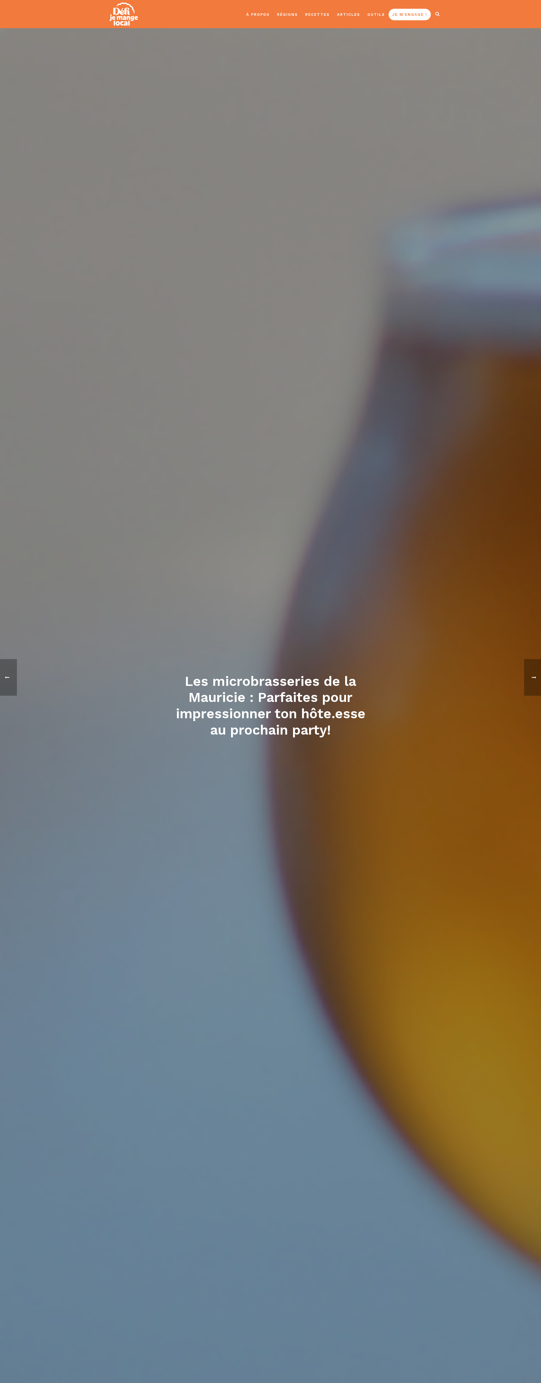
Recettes (317, 14)
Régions (287, 14)
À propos (258, 14)
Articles (348, 14)
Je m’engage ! (409, 14)
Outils (376, 14)
